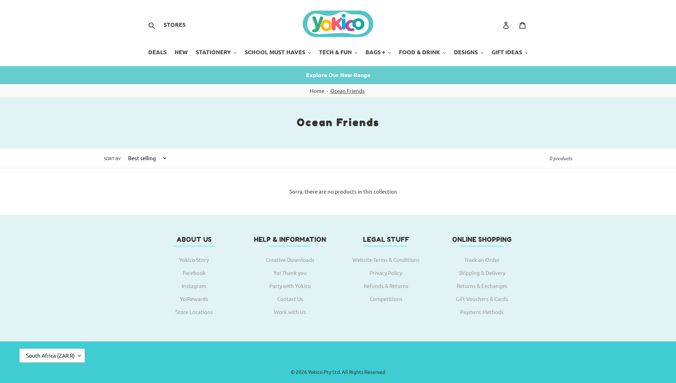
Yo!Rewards (194, 298)
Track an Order (482, 259)
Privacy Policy (386, 272)
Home (317, 90)
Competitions (386, 298)
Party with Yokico (290, 285)
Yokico (315, 372)
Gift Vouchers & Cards (482, 298)
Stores (175, 24)
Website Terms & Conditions (386, 259)
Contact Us (290, 298)
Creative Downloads (290, 259)
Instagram (194, 285)
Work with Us (290, 311)
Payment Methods (482, 311)
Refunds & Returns (386, 285)
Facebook (194, 272)
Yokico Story (194, 259)
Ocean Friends (347, 90)
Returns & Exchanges (482, 285)
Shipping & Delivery (481, 272)
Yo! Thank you (290, 272)
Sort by (112, 158)
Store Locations (194, 311)
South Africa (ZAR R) (50, 355)
